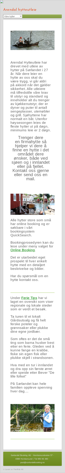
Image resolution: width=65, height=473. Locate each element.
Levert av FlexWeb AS (14, 469)
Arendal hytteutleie (20, 10)
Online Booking (22, 250)
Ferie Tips (29, 298)
